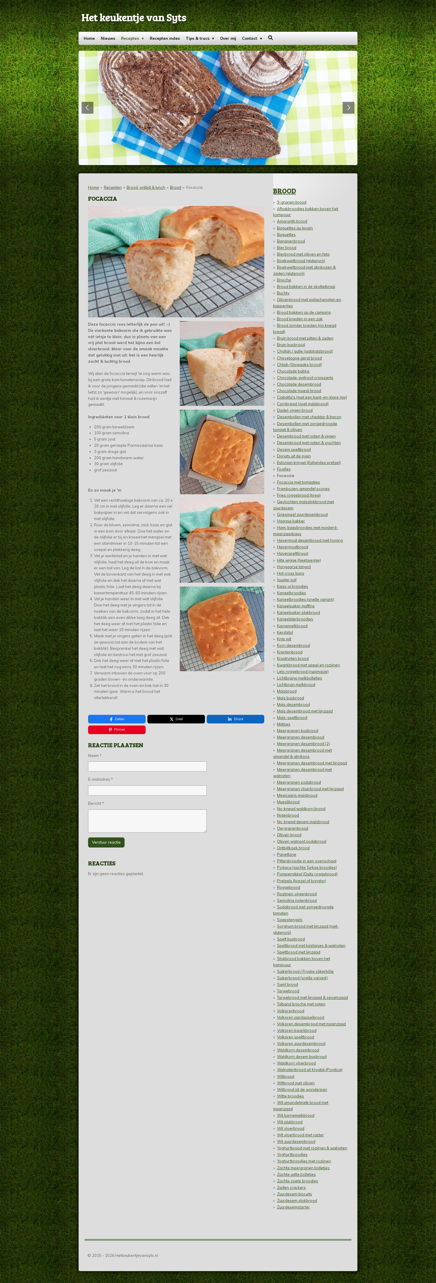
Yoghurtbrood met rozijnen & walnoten (312, 1148)
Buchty (283, 293)
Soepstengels (290, 919)
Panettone (286, 854)
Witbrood (285, 1076)
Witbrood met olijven (296, 1083)
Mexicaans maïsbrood (297, 795)
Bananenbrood (291, 241)
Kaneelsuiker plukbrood (298, 612)
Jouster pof (287, 579)
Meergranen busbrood (297, 730)
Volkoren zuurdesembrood (301, 1043)
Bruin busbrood (291, 344)
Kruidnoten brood (293, 658)
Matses (283, 724)
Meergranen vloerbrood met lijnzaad (310, 788)
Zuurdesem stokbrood (297, 1200)
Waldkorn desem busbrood (302, 1056)
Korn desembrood (293, 645)
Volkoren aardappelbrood (300, 1017)
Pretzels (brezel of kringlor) (301, 880)
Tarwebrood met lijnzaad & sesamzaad (312, 997)
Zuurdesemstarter (293, 1207)
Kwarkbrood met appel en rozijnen (308, 665)
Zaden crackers (291, 1187)
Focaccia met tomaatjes (298, 482)
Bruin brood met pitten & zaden (305, 338)
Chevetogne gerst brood (299, 358)
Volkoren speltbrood (295, 1037)
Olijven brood (289, 834)
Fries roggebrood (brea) (299, 495)
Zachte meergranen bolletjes (303, 1167)
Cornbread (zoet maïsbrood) (303, 403)
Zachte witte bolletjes (296, 1174)
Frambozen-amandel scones (303, 488)
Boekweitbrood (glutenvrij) (301, 260)
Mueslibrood (288, 801)
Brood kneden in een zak (300, 318)
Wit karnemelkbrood (295, 1115)
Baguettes (286, 234)
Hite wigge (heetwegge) (299, 560)
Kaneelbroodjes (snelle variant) (305, 599)
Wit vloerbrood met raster (300, 1134)
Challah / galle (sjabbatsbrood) (305, 351)
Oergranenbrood (292, 828)
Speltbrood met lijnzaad (298, 952)
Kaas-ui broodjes (292, 586)
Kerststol (285, 632)
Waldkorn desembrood (298, 1050)
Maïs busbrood (290, 698)
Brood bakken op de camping (304, 312)
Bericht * (96, 803)
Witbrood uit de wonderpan (302, 1089)
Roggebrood (288, 887)
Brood (175, 187)
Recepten (113, 187)
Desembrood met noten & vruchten (309, 442)
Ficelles (284, 469)
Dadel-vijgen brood (295, 410)
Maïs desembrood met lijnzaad (305, 711)
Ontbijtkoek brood (293, 847)
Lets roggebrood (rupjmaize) (303, 671)
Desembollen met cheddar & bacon (309, 416)
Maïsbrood (287, 691)
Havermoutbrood (292, 546)
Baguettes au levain (295, 228)
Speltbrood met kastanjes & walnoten (311, 945)
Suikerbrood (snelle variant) (302, 977)
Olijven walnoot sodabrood (301, 841)
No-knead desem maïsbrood (303, 821)
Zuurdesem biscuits (294, 1194)
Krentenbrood (290, 652)
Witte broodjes (290, 1096)
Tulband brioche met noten (301, 1004)
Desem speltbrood (294, 449)
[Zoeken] (270, 37)
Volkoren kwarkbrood (296, 1030)
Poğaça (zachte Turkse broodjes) (307, 867)
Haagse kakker (291, 521)
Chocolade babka (293, 371)
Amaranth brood (292, 221)
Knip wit (284, 638)
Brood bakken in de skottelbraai (306, 286)
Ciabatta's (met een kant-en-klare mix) (312, 397)
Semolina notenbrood (297, 900)
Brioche (284, 280)
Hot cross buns (290, 573)
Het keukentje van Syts (134, 17)
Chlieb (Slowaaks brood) (299, 364)
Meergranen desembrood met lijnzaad (312, 763)
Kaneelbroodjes (291, 592)
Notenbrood (288, 815)
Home (93, 187)
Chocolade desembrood (299, 384)
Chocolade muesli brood (299, 390)
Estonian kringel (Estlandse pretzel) (309, 462)
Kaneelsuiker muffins (296, 606)
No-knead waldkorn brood (301, 808)
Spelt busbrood (291, 939)
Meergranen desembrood (300, 737)
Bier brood (286, 247)
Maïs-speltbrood (292, 717)
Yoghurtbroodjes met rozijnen (304, 1161)
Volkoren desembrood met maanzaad (311, 1023)
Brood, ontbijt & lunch (146, 187)
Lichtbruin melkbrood (296, 684)
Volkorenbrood (290, 1010)
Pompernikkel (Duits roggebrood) (307, 874)
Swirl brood (287, 984)
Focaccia (194, 187)
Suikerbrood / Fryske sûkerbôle (305, 971)
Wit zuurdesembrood (296, 1141)
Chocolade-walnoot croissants (305, 377)
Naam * (95, 755)
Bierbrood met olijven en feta (303, 254)
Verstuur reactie (106, 842)
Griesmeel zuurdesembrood (302, 514)
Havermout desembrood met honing (310, 540)
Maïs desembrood (293, 704)
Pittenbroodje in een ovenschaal (306, 860)
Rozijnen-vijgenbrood (297, 893)
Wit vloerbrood (290, 1128)
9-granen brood (291, 202)
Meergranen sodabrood (299, 782)
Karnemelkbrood (292, 625)
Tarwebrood (288, 991)
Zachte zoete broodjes (297, 1181)
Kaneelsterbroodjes (295, 619)
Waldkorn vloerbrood (296, 1063)
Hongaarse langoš (294, 566)
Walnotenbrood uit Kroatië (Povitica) (310, 1069)
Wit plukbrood (290, 1121)
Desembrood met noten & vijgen (306, 436)
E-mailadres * (100, 779)
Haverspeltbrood (292, 553)
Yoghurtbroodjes (292, 1154)
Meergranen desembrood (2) (303, 743)
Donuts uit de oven (294, 456)
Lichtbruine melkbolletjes (299, 678)
